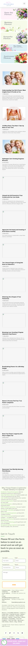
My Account (20, 620)
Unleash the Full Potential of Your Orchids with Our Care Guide (12, 196)
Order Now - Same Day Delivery (16, 642)
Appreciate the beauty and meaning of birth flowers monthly (14, 230)
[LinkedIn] (18, 633)
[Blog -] (8, 3)
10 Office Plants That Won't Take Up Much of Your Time (13, 126)
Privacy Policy (17, 617)
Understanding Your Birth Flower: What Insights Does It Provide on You (14, 91)
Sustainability (12, 618)
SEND (14, 585)
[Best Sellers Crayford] (14, 47)
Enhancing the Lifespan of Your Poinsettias (11, 297)
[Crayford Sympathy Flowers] (14, 38)
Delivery (22, 614)
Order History (5, 621)
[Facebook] (5, 633)
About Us (4, 612)
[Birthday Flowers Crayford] (14, 26)
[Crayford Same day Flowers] (14, 14)
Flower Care (5, 615)
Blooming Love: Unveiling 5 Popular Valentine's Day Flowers (12, 333)
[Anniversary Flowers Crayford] (14, 57)
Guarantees (11, 615)
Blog (15, 621)
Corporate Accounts (14, 614)
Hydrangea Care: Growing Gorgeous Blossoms (13, 159)
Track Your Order (12, 620)
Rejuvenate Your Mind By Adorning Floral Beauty (12, 470)
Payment (10, 617)
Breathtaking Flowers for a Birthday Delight (13, 367)
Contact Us (22, 612)
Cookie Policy (5, 614)
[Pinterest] (22, 633)
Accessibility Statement (13, 612)
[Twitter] (9, 633)
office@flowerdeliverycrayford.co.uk (10, 597)
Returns (11, 621)
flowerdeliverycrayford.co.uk (18, 602)
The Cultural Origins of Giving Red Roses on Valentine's (12, 263)
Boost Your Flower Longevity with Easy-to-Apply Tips (12, 434)
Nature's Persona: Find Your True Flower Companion (12, 401)
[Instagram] (14, 633)
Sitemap (20, 621)
